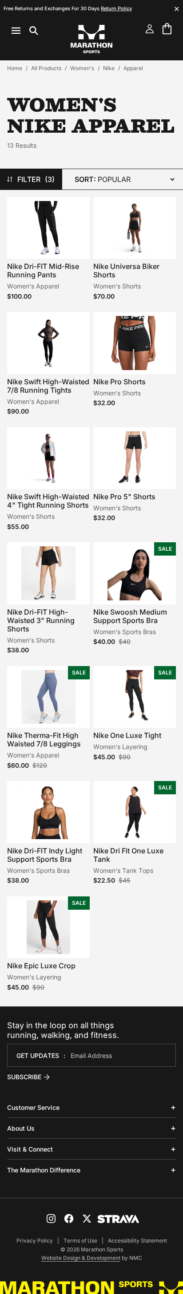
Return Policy (116, 8)
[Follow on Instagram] (51, 1218)
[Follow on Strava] (118, 1219)
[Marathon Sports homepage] (91, 39)
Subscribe (24, 1077)
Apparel (133, 68)
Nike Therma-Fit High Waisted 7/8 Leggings (44, 739)
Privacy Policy (34, 1240)
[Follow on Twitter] (87, 1218)
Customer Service (33, 1107)
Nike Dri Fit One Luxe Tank (128, 855)
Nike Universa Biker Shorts (126, 270)
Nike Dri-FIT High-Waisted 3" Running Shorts (41, 620)
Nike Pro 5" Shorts (124, 496)
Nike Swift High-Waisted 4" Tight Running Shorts (48, 500)
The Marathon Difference (43, 1170)
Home (14, 68)
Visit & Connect (30, 1149)
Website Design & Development (80, 1258)
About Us (21, 1128)
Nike (109, 68)
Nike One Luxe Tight (127, 735)
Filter (36, 179)
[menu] (25, 31)
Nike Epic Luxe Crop (41, 965)
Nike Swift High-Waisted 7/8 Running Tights (48, 386)
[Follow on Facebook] (69, 1218)
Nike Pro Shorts (119, 381)
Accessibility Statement (137, 1240)
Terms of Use (80, 1240)
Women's (82, 68)
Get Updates (37, 1055)
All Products (46, 68)
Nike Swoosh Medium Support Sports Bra (130, 616)
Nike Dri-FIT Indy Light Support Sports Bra (44, 855)
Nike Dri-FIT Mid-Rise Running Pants (43, 270)
